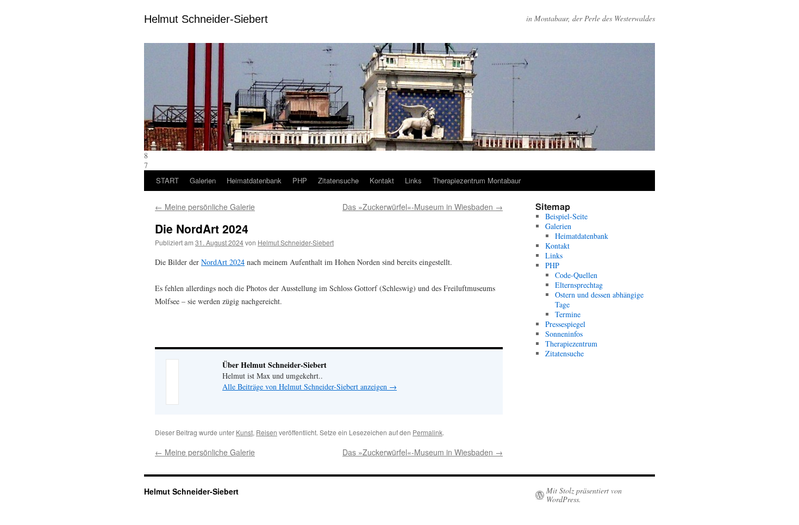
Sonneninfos (564, 334)
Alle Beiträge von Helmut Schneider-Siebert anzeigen (309, 386)
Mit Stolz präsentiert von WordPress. (584, 495)
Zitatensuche (338, 180)
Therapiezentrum (571, 343)
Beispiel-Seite (566, 216)
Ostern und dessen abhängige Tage (599, 299)
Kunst (244, 432)
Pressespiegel (565, 324)
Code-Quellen (576, 275)
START (167, 180)
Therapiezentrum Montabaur (477, 180)
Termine (567, 314)
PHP (299, 180)
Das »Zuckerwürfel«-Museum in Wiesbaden (422, 206)
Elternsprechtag (579, 285)
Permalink (427, 432)
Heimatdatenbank (254, 180)
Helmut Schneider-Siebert (206, 19)
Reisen (266, 432)
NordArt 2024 (223, 262)
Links (413, 180)
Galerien (203, 180)
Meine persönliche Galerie (205, 206)
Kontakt (382, 180)
